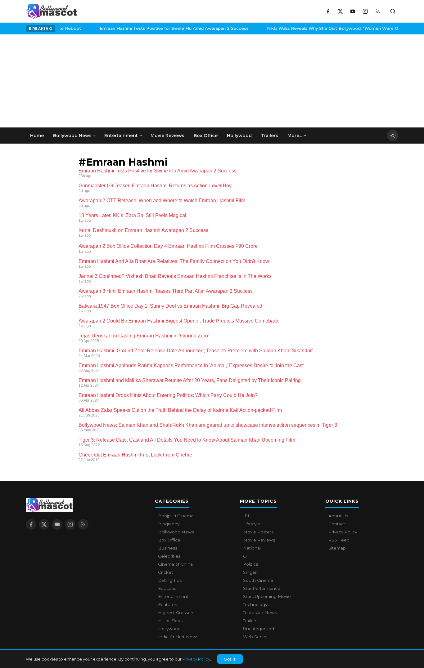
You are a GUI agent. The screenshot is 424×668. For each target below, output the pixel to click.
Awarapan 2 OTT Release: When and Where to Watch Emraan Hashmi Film (162, 200)
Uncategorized (258, 628)
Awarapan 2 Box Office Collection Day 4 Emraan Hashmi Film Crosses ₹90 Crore (168, 246)
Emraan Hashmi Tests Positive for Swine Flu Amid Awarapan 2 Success (160, 28)
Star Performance (261, 588)
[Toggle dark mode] (392, 135)
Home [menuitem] (37, 135)
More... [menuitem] (294, 135)
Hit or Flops (170, 620)
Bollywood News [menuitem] (72, 135)
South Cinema (258, 580)
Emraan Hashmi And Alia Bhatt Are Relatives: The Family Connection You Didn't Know (174, 261)
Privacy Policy (196, 659)
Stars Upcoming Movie (267, 596)
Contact (336, 523)
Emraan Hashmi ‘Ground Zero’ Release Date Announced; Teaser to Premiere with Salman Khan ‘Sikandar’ (196, 350)
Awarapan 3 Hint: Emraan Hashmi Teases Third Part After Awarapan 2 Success (166, 291)
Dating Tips (170, 580)
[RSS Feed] (377, 11)
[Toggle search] (392, 11)
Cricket (165, 572)
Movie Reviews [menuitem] (167, 135)
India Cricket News (178, 636)
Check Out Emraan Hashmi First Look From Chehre (135, 454)
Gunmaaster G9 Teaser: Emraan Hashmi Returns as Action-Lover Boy (155, 185)
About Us (338, 515)
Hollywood (169, 628)
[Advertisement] (72, 81)
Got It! (230, 659)
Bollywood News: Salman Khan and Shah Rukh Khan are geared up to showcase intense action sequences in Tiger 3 (208, 425)
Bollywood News (176, 531)
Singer (250, 572)
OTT (247, 556)
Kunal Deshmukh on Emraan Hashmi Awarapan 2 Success (143, 230)
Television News (260, 612)
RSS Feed (339, 539)
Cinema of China (175, 564)
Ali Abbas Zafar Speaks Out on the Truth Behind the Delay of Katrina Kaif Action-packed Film (180, 410)
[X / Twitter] (340, 11)
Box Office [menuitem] (206, 135)
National (252, 548)
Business (167, 548)
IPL (246, 515)
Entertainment (173, 596)
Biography (168, 523)
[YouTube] (352, 11)
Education (168, 588)
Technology (255, 604)
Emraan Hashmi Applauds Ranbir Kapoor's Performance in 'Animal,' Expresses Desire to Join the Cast (191, 365)
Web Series (255, 636)
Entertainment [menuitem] (121, 135)
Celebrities (169, 556)
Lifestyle (251, 523)
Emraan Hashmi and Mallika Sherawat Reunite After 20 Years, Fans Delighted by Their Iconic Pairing (190, 380)
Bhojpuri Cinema (175, 515)
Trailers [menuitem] (269, 135)
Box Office (169, 539)
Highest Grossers (176, 612)
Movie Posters (258, 531)
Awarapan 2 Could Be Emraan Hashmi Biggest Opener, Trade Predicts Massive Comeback (179, 320)
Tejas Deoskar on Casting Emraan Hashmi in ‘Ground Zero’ (144, 335)
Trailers (250, 620)
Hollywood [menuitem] (239, 135)
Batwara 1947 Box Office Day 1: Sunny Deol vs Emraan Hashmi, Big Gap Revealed (170, 306)
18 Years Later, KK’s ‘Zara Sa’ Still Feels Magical (132, 215)
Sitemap (337, 548)
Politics (250, 564)
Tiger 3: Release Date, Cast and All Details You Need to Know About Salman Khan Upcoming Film (187, 440)
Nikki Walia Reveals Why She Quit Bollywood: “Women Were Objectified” (329, 28)
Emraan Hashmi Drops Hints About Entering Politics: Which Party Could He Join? (168, 395)
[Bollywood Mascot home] (51, 11)
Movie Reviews (259, 539)
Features (167, 604)
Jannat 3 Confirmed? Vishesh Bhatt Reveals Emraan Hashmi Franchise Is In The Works (175, 276)
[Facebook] (328, 11)
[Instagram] (365, 11)
